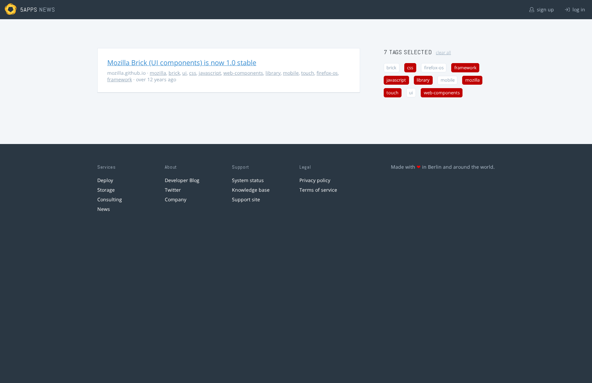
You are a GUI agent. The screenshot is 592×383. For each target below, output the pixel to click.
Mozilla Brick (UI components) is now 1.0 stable (181, 62)
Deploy (105, 180)
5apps (29, 9)
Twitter (173, 190)
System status (248, 180)
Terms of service (318, 190)
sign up (544, 9)
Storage (106, 190)
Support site (246, 199)
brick (174, 73)
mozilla (158, 73)
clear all (443, 53)
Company (175, 199)
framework (119, 79)
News (103, 209)
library (273, 73)
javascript (210, 73)
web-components (243, 73)
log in (578, 9)
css (192, 73)
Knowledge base (251, 190)
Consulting (109, 199)
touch (307, 73)
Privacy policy (314, 180)
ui (184, 73)
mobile (291, 73)
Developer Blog (182, 180)
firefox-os (327, 73)
